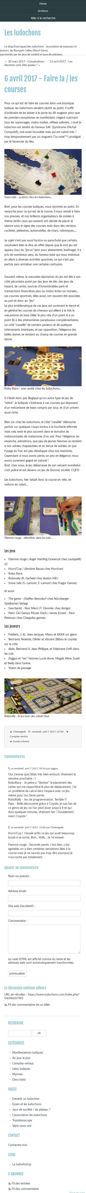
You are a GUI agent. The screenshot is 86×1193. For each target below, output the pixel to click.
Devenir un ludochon (25, 1098)
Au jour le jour (21, 1058)
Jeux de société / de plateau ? (31, 1109)
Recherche (15, 1023)
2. (9, 827)
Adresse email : (17, 891)
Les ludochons (22, 33)
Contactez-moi (17, 1145)
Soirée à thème (21, 741)
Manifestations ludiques (27, 1052)
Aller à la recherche (43, 18)
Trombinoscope (22, 1120)
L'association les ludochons (29, 1115)
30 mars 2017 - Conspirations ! (26, 61)
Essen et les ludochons (26, 1104)
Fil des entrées (21, 1183)
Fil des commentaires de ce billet (29, 1004)
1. (9, 768)
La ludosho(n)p (21, 1164)
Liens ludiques (21, 1068)
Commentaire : (17, 920)
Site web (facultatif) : (21, 906)
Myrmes (17, 1074)
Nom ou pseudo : (19, 876)
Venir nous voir (22, 1125)
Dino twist (19, 1079)
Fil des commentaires (25, 1189)
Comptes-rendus (19, 736)
